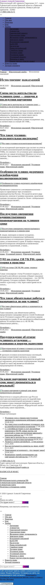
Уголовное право (17, 551)
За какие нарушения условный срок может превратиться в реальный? (20, 382)
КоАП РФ (14, 541)
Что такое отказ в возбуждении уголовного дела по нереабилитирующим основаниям (24, 425)
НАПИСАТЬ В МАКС (9, 472)
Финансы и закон (17, 556)
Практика (9, 519)
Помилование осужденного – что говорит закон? (25, 450)
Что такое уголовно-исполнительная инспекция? (19, 137)
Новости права (11, 560)
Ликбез (8, 523)
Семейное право (16, 547)
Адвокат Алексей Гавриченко (12, 1)
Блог (7, 521)
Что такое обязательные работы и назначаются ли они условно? (22, 300)
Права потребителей (18, 545)
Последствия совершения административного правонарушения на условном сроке (19, 218)
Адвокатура (14, 528)
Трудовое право (16, 549)
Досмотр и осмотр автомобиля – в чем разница (24, 442)
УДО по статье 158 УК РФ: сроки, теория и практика (22, 261)
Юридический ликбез (15, 167)
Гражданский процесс (19, 530)
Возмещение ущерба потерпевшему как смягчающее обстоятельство (21, 456)
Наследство (14, 543)
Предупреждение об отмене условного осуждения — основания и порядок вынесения (21, 340)
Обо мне (8, 517)
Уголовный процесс (14, 254)
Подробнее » (5, 126)
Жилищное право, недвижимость (23, 534)
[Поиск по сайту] (1, 70)
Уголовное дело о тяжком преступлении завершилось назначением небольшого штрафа (24, 419)
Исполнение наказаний (20, 86)
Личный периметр (12, 562)
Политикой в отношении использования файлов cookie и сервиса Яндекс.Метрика (21, 577)
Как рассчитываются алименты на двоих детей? (24, 446)
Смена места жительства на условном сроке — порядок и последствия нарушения (19, 96)
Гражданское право (17, 532)
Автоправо (14, 526)
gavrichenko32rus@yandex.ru (17, 467)
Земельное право (16, 536)
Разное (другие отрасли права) (22, 558)
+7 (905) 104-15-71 (7, 12)
